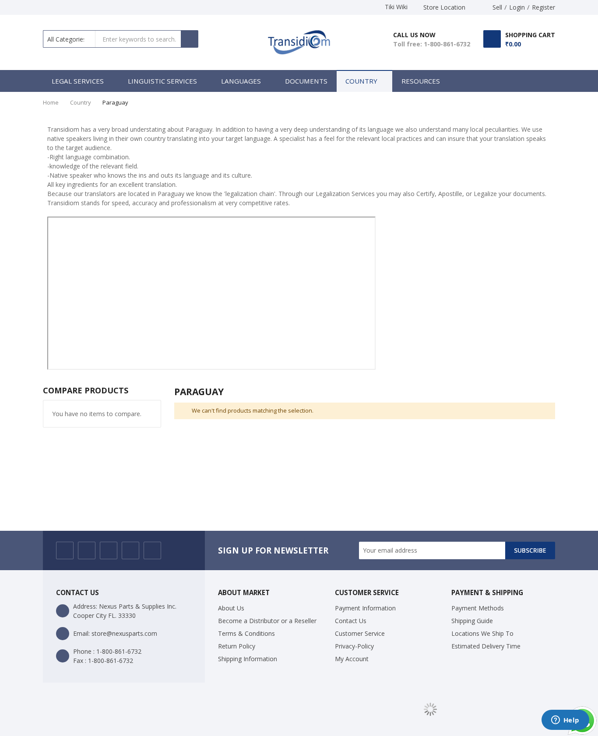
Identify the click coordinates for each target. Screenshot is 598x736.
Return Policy (236, 646)
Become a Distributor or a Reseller (267, 621)
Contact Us (350, 621)
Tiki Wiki (396, 7)
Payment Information (365, 608)
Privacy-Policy (354, 646)
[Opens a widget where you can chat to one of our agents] (565, 721)
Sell (497, 7)
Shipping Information (247, 659)
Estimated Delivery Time (486, 646)
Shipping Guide (472, 621)
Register (543, 7)
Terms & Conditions (246, 633)
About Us (231, 608)
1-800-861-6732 (447, 44)
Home (51, 102)
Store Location (444, 7)
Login (517, 7)
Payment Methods (477, 608)
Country (80, 102)
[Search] (189, 39)
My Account (352, 659)
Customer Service (360, 633)
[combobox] (138, 39)
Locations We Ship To (482, 633)
